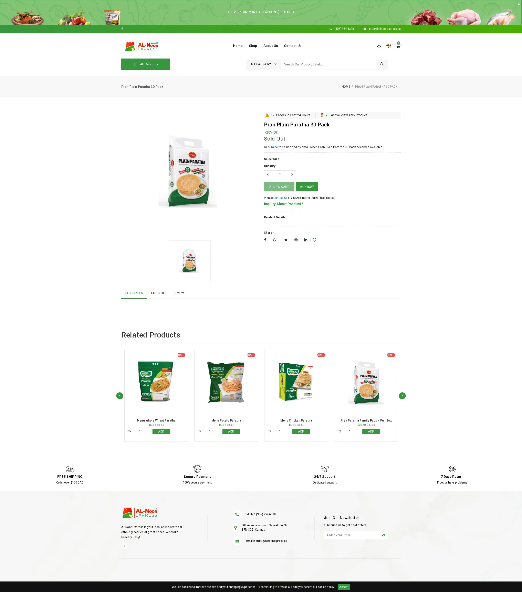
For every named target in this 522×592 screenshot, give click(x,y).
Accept (343, 587)
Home (346, 86)
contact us (280, 197)
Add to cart (279, 186)
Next (402, 395)
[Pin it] (295, 240)
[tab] (134, 293)
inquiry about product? (283, 204)
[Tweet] (286, 240)
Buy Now (307, 186)
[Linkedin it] (305, 240)
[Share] (265, 240)
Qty (129, 431)
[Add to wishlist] (311, 240)
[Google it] (275, 240)
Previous (119, 395)
